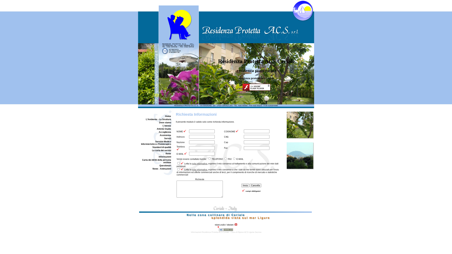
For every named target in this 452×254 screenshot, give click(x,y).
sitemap (230, 224)
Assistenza (165, 135)
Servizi (167, 138)
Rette (168, 153)
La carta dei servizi (161, 150)
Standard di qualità (161, 147)
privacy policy (220, 224)
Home (168, 116)
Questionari (165, 165)
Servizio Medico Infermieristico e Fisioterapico (156, 142)
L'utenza (167, 126)
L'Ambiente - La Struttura (158, 119)
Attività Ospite (164, 129)
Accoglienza (165, 132)
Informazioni (165, 157)
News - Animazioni (162, 169)
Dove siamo (165, 122)
